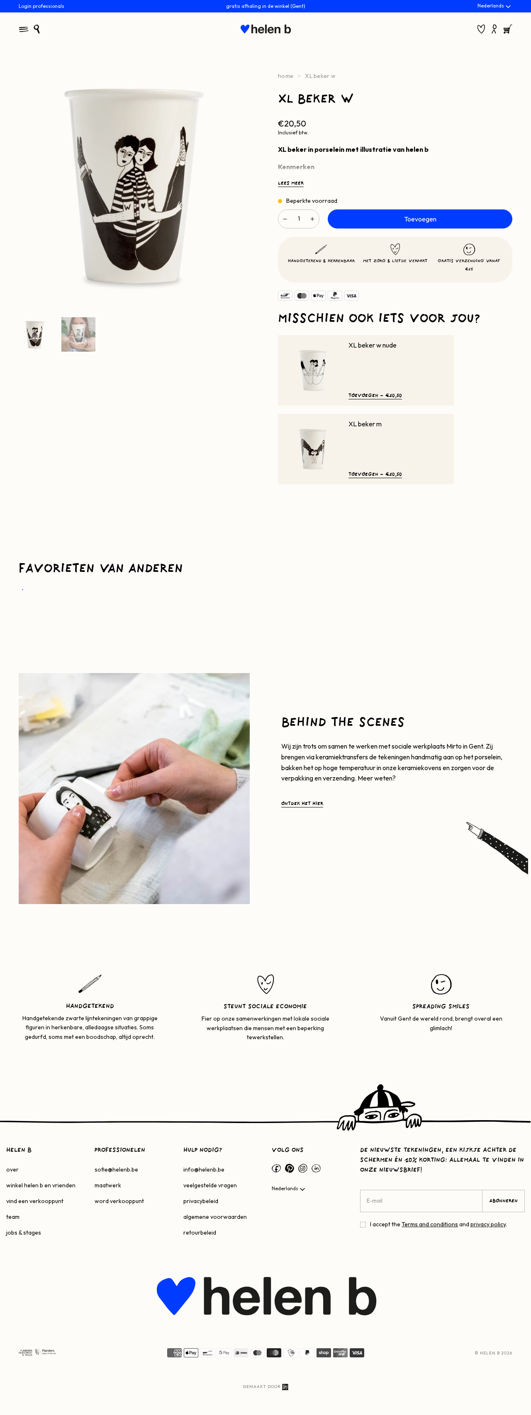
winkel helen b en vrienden (41, 1185)
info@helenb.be (203, 1169)
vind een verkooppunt (34, 1201)
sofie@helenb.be (116, 1169)
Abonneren (503, 1201)
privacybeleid (200, 1201)
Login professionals (41, 6)
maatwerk (108, 1185)
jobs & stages (23, 1232)
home (285, 76)
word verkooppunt (119, 1201)
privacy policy (488, 1224)
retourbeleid (199, 1232)
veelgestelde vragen (210, 1185)
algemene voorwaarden (215, 1216)
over (12, 1169)
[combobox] (494, 6)
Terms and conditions (430, 1224)
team (12, 1216)
